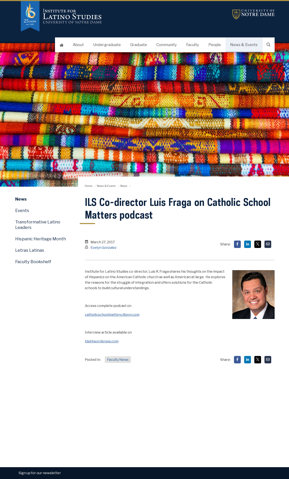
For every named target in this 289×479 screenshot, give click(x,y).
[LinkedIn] (247, 244)
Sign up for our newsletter (40, 473)
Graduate (138, 44)
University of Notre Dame (253, 14)
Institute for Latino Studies (101, 16)
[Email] (267, 244)
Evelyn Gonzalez (104, 248)
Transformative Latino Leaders (37, 224)
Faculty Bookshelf (33, 261)
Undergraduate (107, 44)
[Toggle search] (268, 44)
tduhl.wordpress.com (101, 341)
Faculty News (118, 360)
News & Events (243, 44)
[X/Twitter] (257, 244)
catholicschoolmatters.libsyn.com (112, 315)
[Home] (61, 44)
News (123, 185)
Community (166, 44)
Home (88, 185)
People (214, 44)
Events (22, 210)
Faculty (192, 44)
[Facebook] (237, 244)
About (78, 44)
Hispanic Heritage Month (40, 238)
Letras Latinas (29, 250)
